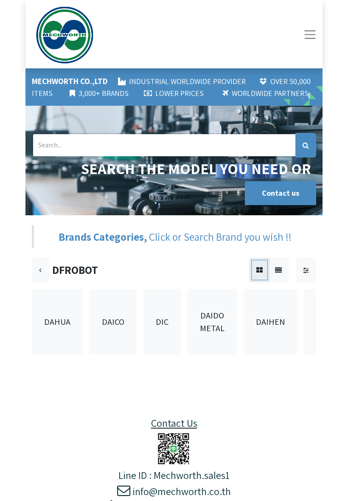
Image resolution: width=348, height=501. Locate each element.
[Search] (305, 145)
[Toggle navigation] (310, 34)
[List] (278, 270)
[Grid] (259, 270)
